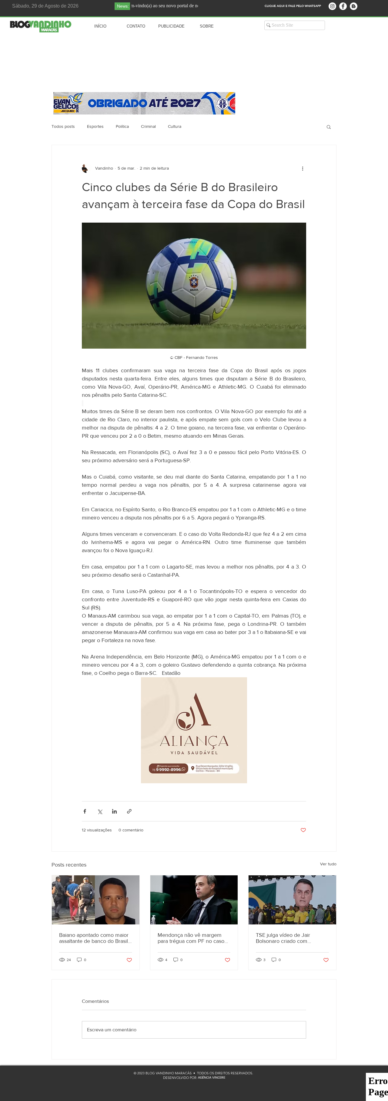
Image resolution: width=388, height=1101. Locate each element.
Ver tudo (328, 863)
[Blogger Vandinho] (353, 6)
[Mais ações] (302, 168)
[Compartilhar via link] (129, 811)
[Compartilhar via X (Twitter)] (99, 811)
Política (122, 126)
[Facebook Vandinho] (343, 6)
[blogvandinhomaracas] (332, 6)
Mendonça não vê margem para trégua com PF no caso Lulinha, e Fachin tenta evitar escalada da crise (192, 938)
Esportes (95, 126)
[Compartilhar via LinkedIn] (114, 811)
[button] (329, 126)
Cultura (174, 126)
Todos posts (63, 126)
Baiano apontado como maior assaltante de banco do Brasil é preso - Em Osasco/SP (94, 938)
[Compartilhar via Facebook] (85, 811)
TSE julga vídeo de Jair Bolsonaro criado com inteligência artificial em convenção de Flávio (283, 938)
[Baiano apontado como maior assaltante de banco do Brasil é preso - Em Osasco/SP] (95, 899)
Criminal (148, 126)
